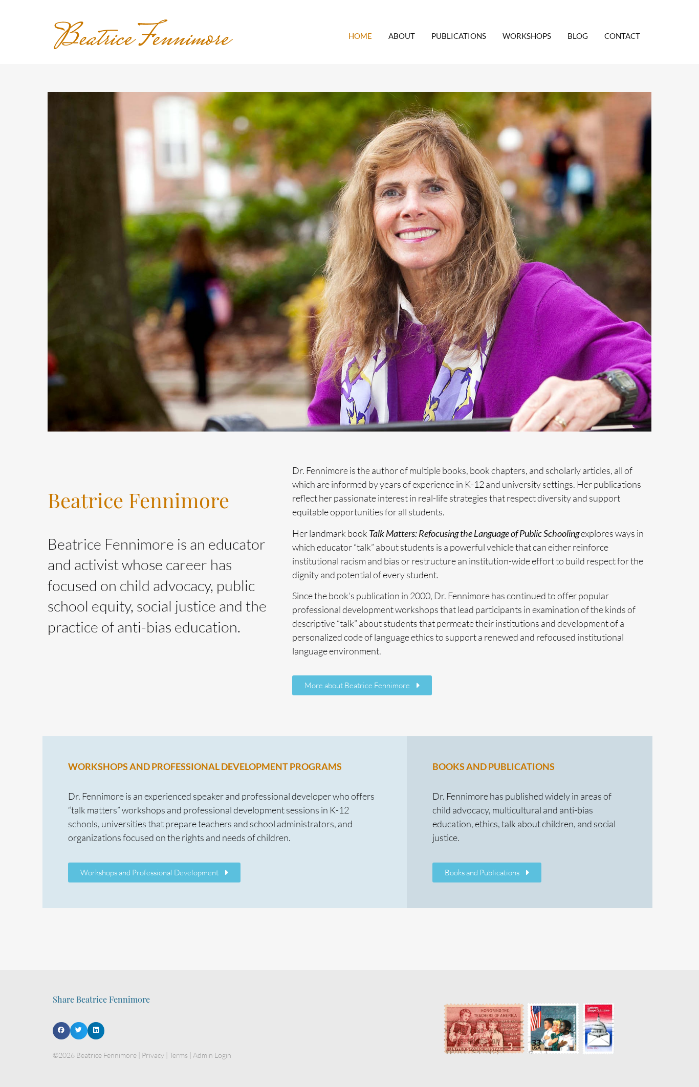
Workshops (527, 35)
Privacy (153, 1055)
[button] (61, 1030)
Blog (577, 35)
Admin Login (212, 1055)
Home (360, 35)
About (401, 35)
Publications (458, 35)
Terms (178, 1055)
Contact (622, 35)
